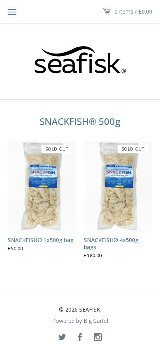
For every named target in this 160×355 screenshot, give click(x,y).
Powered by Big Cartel (80, 321)
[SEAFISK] (80, 61)
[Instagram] (98, 337)
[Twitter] (62, 337)
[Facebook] (80, 337)
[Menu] (12, 11)
